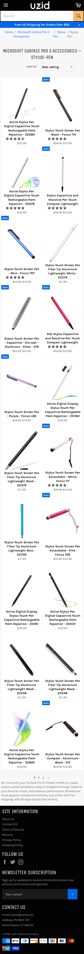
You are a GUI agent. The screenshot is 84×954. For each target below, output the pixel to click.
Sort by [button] (31, 66)
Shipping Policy (12, 845)
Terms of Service (13, 829)
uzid (13, 934)
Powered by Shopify (27, 934)
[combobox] (42, 16)
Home (9, 32)
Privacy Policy (11, 840)
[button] (15, 139)
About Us (8, 819)
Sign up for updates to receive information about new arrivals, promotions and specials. (38, 882)
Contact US (9, 824)
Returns (7, 835)
